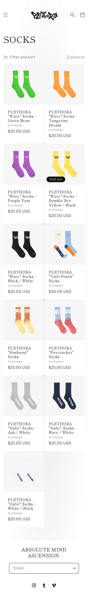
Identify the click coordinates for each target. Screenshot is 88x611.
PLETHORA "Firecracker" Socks (61, 352)
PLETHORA (49, 607)
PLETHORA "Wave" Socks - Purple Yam (22, 196)
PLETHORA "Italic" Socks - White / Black (21, 504)
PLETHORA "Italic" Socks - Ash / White (21, 428)
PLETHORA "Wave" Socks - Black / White (22, 276)
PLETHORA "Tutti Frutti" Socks (61, 276)
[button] (6, 15)
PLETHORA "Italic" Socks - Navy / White (62, 428)
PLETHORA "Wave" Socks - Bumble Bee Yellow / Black (63, 198)
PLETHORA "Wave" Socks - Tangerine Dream (63, 118)
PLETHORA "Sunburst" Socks (19, 352)
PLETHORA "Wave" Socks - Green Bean (22, 116)
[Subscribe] (74, 568)
